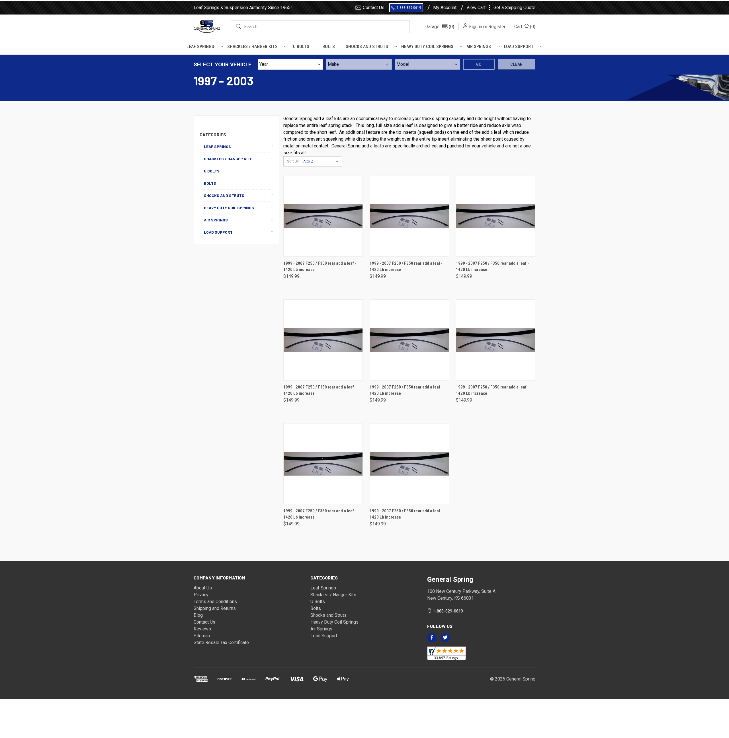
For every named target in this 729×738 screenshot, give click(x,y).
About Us (203, 588)
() (524, 26)
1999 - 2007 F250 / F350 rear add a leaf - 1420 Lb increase (319, 266)
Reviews (202, 629)
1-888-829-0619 (409, 8)
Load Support (519, 46)
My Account (444, 7)
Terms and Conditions (215, 601)
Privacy (201, 594)
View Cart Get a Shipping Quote (500, 7)
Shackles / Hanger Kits (252, 46)
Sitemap (202, 635)
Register (496, 26)
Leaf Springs (200, 46)
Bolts (328, 46)
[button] (439, 26)
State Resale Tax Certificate (221, 642)
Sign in (475, 26)
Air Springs (478, 46)
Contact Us (373, 7)
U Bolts (301, 46)
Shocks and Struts (367, 46)
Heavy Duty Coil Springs (427, 46)
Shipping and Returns (215, 608)
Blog (198, 615)
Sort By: (293, 161)
